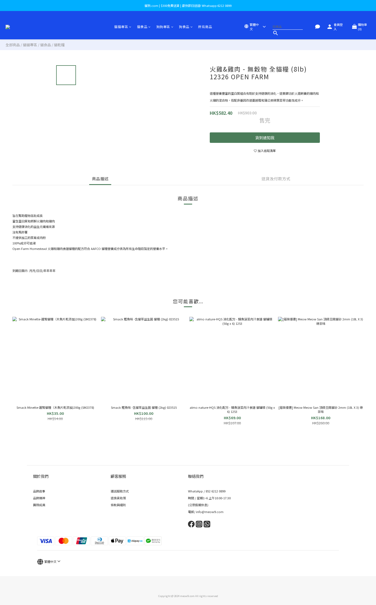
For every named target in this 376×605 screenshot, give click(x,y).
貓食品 (142, 26)
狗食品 (184, 26)
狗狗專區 (163, 26)
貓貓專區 (121, 26)
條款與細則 (118, 505)
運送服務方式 (120, 491)
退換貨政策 (118, 498)
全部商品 (13, 44)
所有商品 (205, 26)
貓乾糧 (59, 44)
